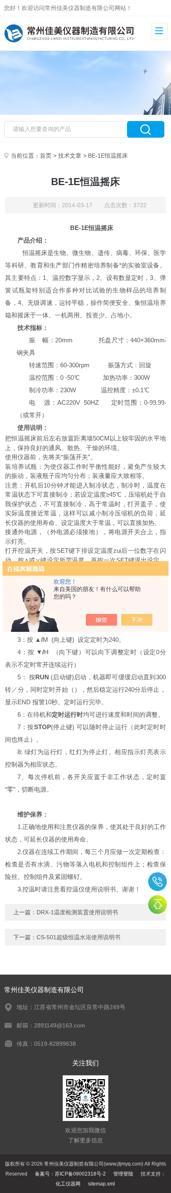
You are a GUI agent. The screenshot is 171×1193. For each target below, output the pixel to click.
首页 (45, 155)
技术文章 (69, 155)
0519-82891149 (157, 881)
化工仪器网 (68, 1184)
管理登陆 (123, 1174)
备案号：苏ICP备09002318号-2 (70, 1174)
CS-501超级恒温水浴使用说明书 (78, 937)
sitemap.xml (101, 1184)
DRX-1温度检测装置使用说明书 (77, 912)
